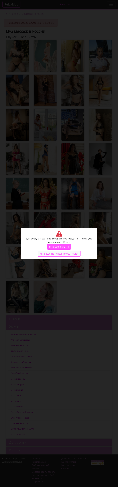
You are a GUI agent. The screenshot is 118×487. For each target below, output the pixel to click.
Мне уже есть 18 (59, 246)
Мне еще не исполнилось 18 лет (59, 253)
